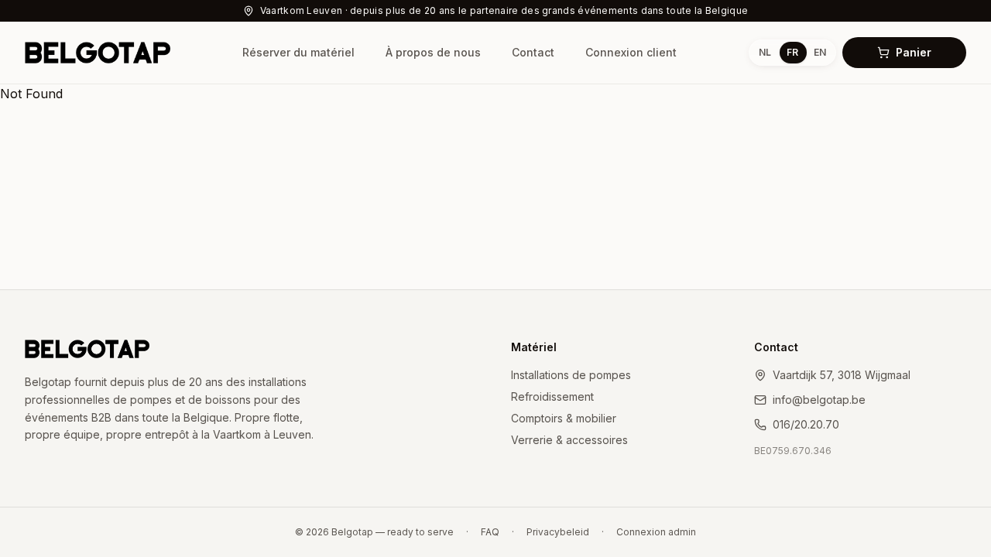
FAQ (490, 532)
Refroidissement (552, 396)
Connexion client (631, 52)
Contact (533, 52)
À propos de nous (433, 52)
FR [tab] (792, 52)
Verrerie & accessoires (569, 439)
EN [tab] (820, 52)
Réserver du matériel (298, 52)
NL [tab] (765, 52)
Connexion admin (656, 532)
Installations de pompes (571, 374)
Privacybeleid (557, 532)
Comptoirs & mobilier (563, 418)
